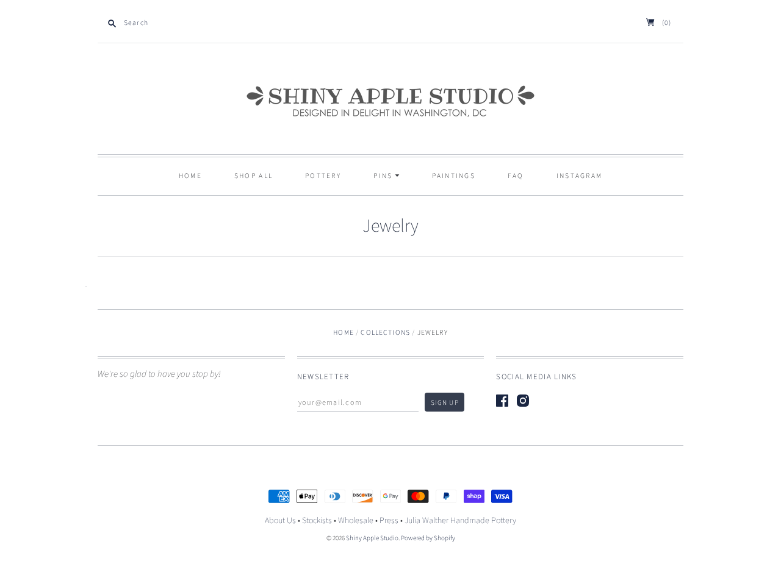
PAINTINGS (453, 176)
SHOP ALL (253, 176)
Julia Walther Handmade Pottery (460, 521)
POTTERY (323, 176)
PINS (384, 176)
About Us (280, 521)
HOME (190, 176)
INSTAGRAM (579, 176)
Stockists (317, 521)
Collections (385, 332)
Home (343, 332)
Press (389, 521)
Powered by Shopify (428, 538)
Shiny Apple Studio (372, 538)
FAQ (516, 176)
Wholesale (355, 521)
